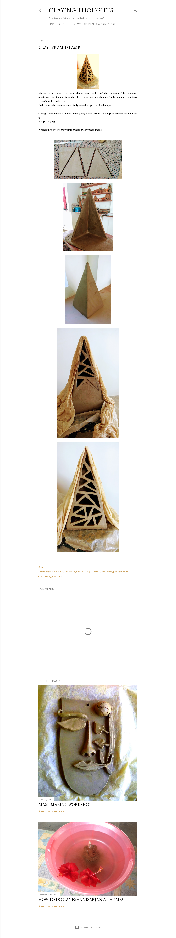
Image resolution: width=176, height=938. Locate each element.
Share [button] (41, 567)
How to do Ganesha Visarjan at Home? (80, 899)
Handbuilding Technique (88, 571)
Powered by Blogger (91, 927)
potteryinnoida (120, 571)
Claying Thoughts (81, 10)
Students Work (94, 24)
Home (53, 24)
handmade (106, 571)
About (63, 24)
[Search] (135, 9)
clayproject (69, 571)
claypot (59, 571)
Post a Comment (55, 810)
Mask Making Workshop (64, 804)
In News (75, 24)
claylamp (50, 571)
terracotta (57, 576)
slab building (44, 576)
